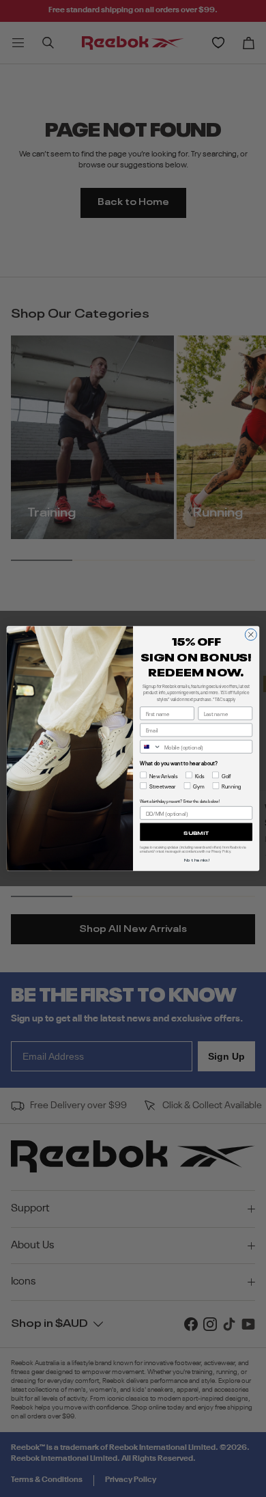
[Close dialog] (250, 634)
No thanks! (196, 859)
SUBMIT (196, 832)
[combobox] (151, 747)
